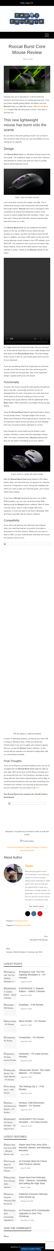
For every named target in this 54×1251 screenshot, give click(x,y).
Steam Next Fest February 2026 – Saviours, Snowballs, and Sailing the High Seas (33, 1180)
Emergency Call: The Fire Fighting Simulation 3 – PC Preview (32, 975)
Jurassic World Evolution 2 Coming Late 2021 (24, 950)
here (37, 788)
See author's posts (36, 906)
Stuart (29, 866)
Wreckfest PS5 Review (39, 938)
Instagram (36, 847)
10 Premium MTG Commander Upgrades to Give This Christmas (34, 1213)
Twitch (43, 847)
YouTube (10, 847)
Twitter (27, 847)
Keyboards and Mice (23, 925)
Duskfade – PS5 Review (31, 1005)
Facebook (19, 847)
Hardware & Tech (21, 921)
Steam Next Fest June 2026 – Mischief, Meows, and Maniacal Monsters (34, 1147)
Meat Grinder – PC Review (32, 1021)
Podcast (31, 850)
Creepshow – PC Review (31, 1037)
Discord (23, 850)
